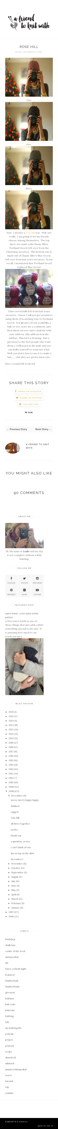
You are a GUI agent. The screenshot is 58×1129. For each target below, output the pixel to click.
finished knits (12, 986)
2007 (11, 912)
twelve (14, 829)
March (15, 899)
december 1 (17, 859)
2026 (11, 712)
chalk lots (10, 945)
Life (7, 1022)
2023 (11, 725)
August (15, 876)
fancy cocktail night (15, 968)
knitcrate (10, 1010)
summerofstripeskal (15, 1069)
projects (9, 1045)
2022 (11, 729)
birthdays (10, 939)
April (14, 894)
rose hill (30, 232)
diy (6, 963)
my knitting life (13, 1028)
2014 (11, 764)
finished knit (11, 980)
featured (9, 974)
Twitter (24, 583)
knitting (9, 1016)
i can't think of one (21, 847)
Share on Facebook (29, 391)
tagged (14, 812)
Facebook (11, 583)
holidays (9, 998)
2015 (11, 760)
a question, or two (20, 841)
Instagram (37, 583)
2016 (11, 756)
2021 (11, 734)
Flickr (24, 594)
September (17, 872)
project (9, 1039)
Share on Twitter (31, 398)
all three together (20, 823)
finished (15, 806)
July (13, 881)
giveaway (10, 992)
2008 (11, 791)
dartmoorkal (11, 957)
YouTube (37, 594)
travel (8, 1075)
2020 (11, 738)
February (16, 903)
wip (7, 1087)
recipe (8, 1051)
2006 (11, 916)
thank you (16, 835)
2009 (11, 786)
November (17, 863)
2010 (11, 782)
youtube (9, 1093)
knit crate (10, 1004)
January (15, 907)
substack (9, 1063)
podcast (9, 1033)
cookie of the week (15, 951)
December (17, 795)
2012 (11, 773)
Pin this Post (31, 404)
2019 (11, 742)
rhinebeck (10, 1057)
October (16, 868)
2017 (11, 751)
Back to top (44, 1126)
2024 (11, 720)
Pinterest (11, 594)
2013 (11, 769)
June (14, 885)
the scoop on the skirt (22, 853)
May (13, 890)
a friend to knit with (37, 446)
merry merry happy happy (25, 800)
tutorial (9, 1081)
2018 (11, 747)
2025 (11, 716)
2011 (11, 778)
